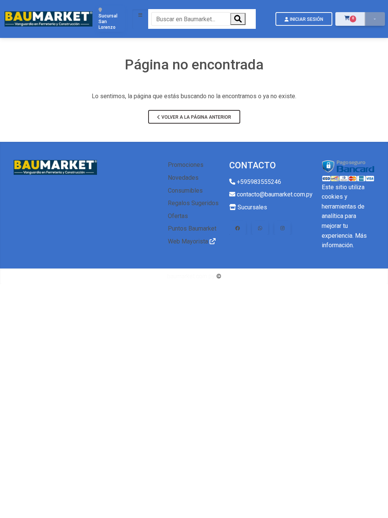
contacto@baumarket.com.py (274, 194)
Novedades (183, 177)
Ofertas (178, 216)
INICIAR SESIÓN (306, 19)
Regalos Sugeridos (193, 203)
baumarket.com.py (191, 276)
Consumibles (185, 190)
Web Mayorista (189, 241)
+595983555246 (258, 181)
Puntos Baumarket (192, 228)
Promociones (185, 164)
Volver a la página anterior (195, 117)
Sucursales (251, 207)
